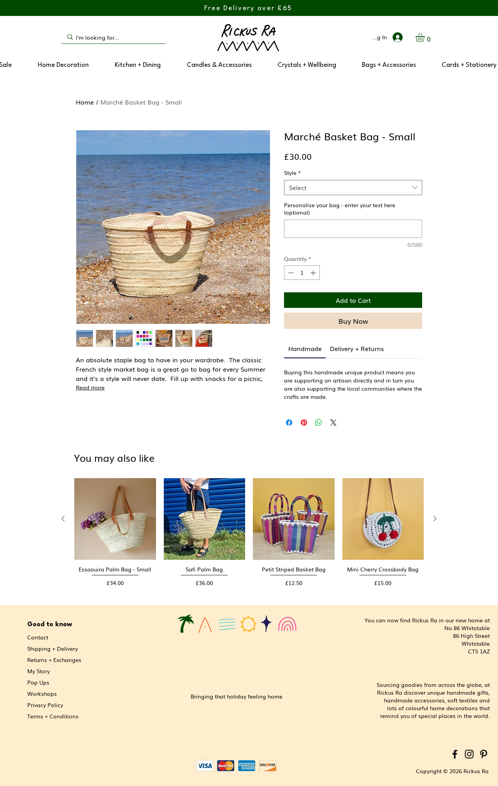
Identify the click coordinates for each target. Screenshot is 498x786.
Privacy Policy (45, 705)
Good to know (49, 624)
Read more (90, 387)
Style (292, 172)
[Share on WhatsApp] (318, 422)
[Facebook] (455, 754)
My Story (38, 671)
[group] (249, 536)
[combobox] (353, 187)
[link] (305, 348)
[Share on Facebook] (289, 422)
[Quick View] (115, 519)
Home (85, 102)
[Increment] (314, 272)
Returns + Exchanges (54, 660)
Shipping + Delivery (52, 648)
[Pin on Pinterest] (304, 422)
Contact (37, 637)
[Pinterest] (483, 754)
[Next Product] (435, 518)
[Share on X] (333, 422)
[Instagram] (469, 754)
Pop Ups (38, 682)
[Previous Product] (63, 518)
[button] (425, 37)
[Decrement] (290, 272)
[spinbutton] (302, 272)
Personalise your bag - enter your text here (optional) (339, 209)
